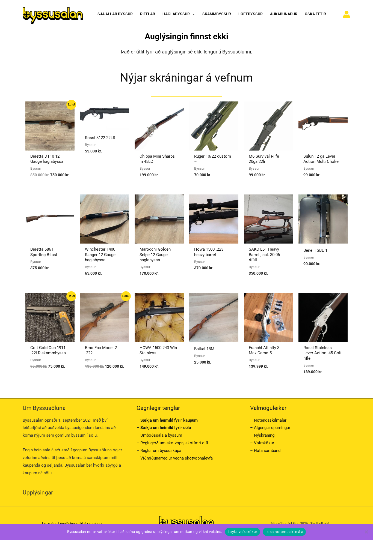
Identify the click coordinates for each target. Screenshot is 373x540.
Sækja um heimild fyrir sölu (165, 427)
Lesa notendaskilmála (284, 531)
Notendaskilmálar (270, 420)
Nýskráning (264, 435)
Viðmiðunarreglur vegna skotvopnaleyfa (176, 458)
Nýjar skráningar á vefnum (186, 77)
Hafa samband (267, 450)
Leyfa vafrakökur (242, 531)
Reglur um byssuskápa (160, 450)
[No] (366, 532)
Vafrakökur (264, 442)
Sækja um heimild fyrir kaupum (169, 420)
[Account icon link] (346, 14)
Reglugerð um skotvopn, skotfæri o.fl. (174, 442)
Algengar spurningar (272, 427)
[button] (192, 14)
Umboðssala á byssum (161, 435)
